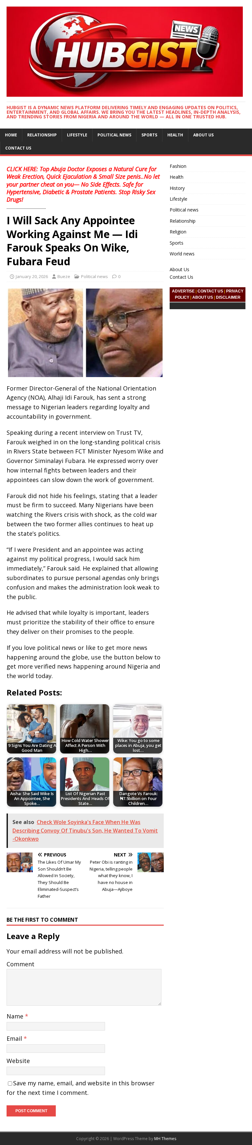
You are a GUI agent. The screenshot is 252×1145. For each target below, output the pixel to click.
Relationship (42, 135)
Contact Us (18, 148)
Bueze (63, 276)
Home (11, 135)
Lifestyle (77, 135)
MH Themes (165, 1138)
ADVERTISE (183, 291)
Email (15, 1038)
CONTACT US (210, 291)
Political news (114, 135)
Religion (178, 232)
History (177, 188)
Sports (149, 135)
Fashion (178, 166)
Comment (20, 964)
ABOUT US (202, 297)
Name (16, 1016)
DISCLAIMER (228, 297)
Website (18, 1061)
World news (182, 254)
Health (175, 135)
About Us (203, 135)
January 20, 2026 (32, 276)
